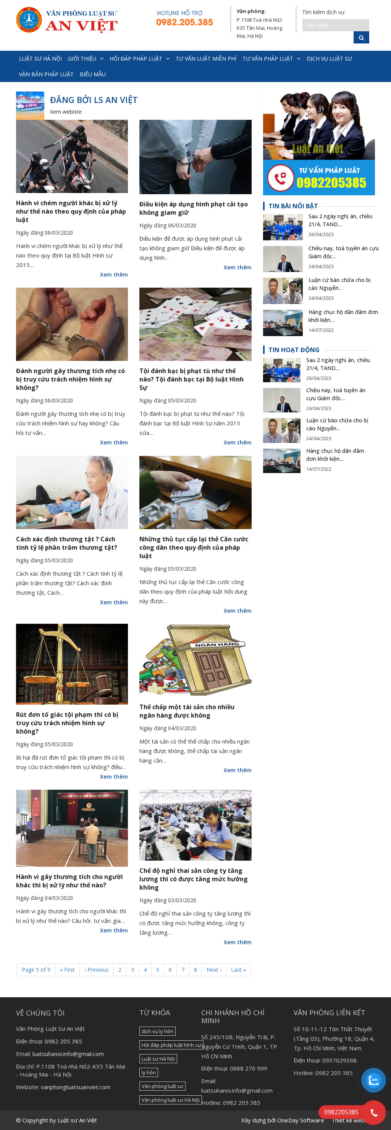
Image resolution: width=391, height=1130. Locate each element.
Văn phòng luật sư (162, 1086)
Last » (238, 969)
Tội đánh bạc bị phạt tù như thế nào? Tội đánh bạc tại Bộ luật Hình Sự (191, 379)
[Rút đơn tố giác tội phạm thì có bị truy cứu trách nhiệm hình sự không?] (72, 664)
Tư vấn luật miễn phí (206, 58)
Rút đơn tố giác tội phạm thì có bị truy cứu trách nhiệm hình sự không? (67, 723)
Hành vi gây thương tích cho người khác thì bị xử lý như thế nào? (69, 880)
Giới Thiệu (82, 58)
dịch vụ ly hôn (157, 1031)
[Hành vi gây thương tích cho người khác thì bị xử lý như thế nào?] (72, 828)
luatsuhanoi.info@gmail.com (68, 1054)
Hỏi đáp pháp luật (136, 58)
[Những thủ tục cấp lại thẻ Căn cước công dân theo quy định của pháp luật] (195, 492)
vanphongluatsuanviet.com (75, 1087)
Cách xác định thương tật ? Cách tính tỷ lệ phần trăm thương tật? (66, 543)
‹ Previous (96, 969)
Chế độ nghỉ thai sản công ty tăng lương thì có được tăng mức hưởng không (193, 879)
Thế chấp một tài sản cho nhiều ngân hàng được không (186, 711)
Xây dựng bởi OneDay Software (282, 1120)
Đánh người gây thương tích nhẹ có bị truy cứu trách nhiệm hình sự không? (70, 379)
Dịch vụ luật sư (329, 58)
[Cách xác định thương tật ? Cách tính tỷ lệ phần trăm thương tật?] (72, 492)
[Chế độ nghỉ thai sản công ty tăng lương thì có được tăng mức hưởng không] (195, 825)
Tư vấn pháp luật (267, 58)
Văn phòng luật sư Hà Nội (171, 1099)
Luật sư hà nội (40, 58)
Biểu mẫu (93, 74)
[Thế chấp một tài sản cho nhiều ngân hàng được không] (195, 660)
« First (67, 969)
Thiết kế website (353, 1120)
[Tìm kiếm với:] (335, 25)
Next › (214, 969)
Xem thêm (114, 274)
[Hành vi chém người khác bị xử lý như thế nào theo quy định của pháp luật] (72, 156)
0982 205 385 (63, 1041)
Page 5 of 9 (36, 969)
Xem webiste (66, 111)
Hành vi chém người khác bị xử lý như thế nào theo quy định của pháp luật (71, 211)
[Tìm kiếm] (361, 37)
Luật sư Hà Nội (158, 1058)
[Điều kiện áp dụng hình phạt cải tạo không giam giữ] (195, 157)
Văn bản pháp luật (46, 74)
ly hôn (149, 1072)
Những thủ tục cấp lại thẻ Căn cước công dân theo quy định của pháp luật (193, 547)
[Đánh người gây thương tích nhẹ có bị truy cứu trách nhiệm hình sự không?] (72, 324)
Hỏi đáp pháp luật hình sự (171, 1044)
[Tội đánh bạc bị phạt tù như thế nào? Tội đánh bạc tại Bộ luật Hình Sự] (195, 324)
